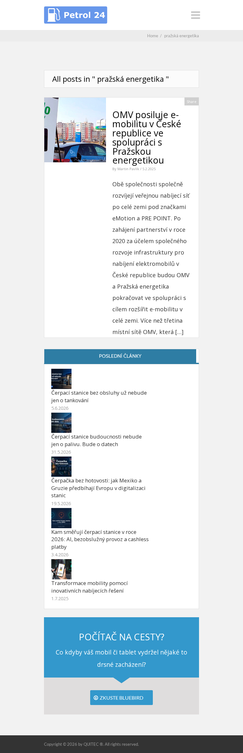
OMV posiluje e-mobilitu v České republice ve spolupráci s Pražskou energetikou (146, 137)
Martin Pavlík (128, 168)
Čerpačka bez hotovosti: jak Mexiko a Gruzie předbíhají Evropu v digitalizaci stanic (98, 488)
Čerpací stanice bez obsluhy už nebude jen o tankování (99, 396)
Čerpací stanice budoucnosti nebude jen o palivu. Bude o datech (96, 440)
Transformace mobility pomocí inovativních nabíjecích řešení (89, 586)
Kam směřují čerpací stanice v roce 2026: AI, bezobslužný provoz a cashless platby (100, 539)
